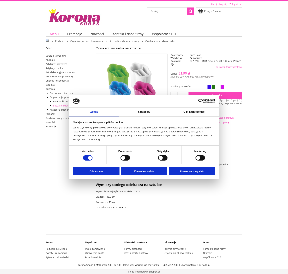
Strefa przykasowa (56, 55)
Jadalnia (50, 84)
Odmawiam (96, 171)
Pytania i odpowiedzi (57, 257)
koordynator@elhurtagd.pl (195, 265)
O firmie (207, 253)
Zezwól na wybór (144, 171)
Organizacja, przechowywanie (66, 97)
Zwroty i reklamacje (56, 253)
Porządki (50, 113)
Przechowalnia (93, 257)
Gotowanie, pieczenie (62, 93)
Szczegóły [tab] (144, 111)
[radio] (209, 87)
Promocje (51, 126)
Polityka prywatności (175, 248)
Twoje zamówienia (95, 248)
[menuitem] (54, 34)
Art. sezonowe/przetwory (59, 76)
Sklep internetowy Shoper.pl (144, 271)
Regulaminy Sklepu (56, 248)
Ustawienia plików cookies (178, 253)
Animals (50, 59)
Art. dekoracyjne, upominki (61, 72)
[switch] (125, 158)
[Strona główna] (75, 16)
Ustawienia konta (94, 253)
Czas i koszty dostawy (136, 253)
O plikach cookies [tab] (194, 111)
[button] (222, 117)
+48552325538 (170, 265)
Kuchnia (50, 89)
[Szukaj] (190, 11)
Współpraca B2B (212, 257)
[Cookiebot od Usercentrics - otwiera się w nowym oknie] (200, 101)
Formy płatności (133, 248)
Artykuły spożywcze (56, 64)
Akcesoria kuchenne (61, 109)
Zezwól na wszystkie (192, 171)
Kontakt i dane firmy (214, 248)
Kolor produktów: (181, 86)
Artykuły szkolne (55, 68)
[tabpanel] (169, 190)
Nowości (50, 122)
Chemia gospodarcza (57, 80)
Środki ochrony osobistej (59, 118)
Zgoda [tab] (94, 111)
